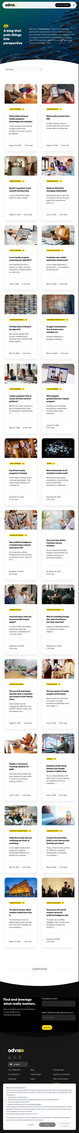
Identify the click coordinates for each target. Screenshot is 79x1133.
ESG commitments (60, 1079)
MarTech (49, 759)
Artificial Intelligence (16, 319)
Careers (56, 1083)
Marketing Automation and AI (56, 319)
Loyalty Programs (15, 109)
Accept (47, 1124)
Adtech (49, 463)
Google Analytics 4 (53, 831)
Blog (32, 1070)
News (33, 1079)
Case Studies (36, 1074)
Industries (12, 1079)
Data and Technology (53, 250)
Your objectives (14, 1070)
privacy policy (34, 1114)
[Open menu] (74, 5)
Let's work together (63, 5)
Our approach (58, 1070)
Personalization (52, 684)
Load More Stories (39, 969)
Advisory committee (61, 1074)
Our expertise (13, 1074)
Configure (31, 1124)
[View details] (9, 1057)
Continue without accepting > (64, 1125)
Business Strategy (52, 109)
